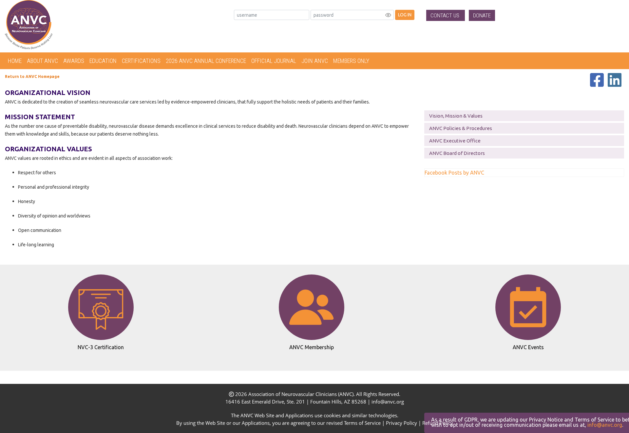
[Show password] (388, 15)
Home (15, 60)
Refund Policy (437, 423)
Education (103, 60)
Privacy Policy (401, 423)
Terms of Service (362, 423)
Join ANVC (314, 60)
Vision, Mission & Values (456, 116)
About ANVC (42, 60)
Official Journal (273, 60)
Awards (73, 60)
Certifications (141, 60)
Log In (404, 14)
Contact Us (445, 15)
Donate (482, 15)
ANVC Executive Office (455, 140)
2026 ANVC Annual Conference (206, 60)
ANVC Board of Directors (457, 153)
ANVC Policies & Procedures (460, 128)
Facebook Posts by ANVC (454, 173)
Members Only (351, 60)
